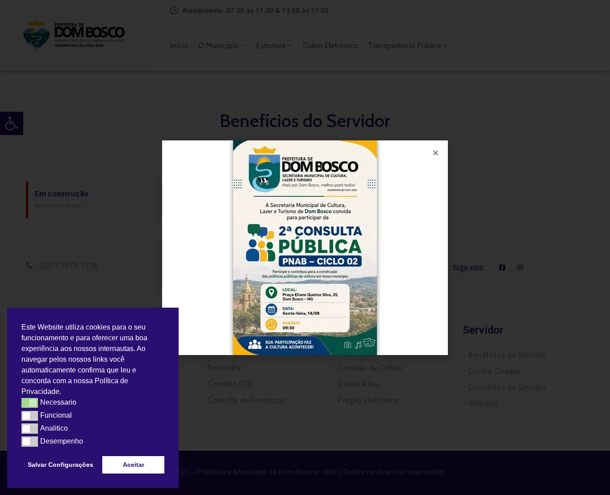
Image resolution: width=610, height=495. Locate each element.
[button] (64, 392)
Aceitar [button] (133, 464)
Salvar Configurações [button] (60, 464)
